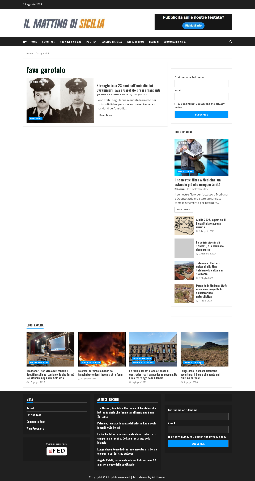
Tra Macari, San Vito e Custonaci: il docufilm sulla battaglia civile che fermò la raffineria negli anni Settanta (50, 349)
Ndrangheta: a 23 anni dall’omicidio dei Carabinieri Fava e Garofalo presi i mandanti (60, 100)
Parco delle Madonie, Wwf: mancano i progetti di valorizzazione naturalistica (184, 293)
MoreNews (140, 477)
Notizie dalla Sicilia (39, 362)
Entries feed (34, 415)
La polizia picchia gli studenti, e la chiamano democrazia (184, 248)
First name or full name (189, 77)
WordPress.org (35, 428)
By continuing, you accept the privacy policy (200, 105)
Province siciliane (70, 41)
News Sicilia (35, 118)
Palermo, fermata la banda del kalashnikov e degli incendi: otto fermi (102, 349)
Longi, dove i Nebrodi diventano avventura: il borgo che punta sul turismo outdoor (204, 349)
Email (178, 90)
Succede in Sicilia (111, 41)
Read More (105, 115)
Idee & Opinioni (135, 41)
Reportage (48, 41)
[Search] (231, 41)
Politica (91, 41)
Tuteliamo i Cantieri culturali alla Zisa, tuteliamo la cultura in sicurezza (184, 270)
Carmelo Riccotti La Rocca (113, 94)
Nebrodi (154, 41)
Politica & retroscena (143, 362)
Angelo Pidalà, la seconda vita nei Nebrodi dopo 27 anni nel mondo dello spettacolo (126, 462)
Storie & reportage (193, 362)
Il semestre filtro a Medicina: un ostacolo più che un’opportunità (201, 157)
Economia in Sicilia (175, 41)
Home (34, 41)
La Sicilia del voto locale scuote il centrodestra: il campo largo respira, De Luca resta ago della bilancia (153, 349)
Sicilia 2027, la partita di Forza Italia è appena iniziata (184, 225)
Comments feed (36, 422)
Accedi (30, 408)
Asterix (181, 189)
